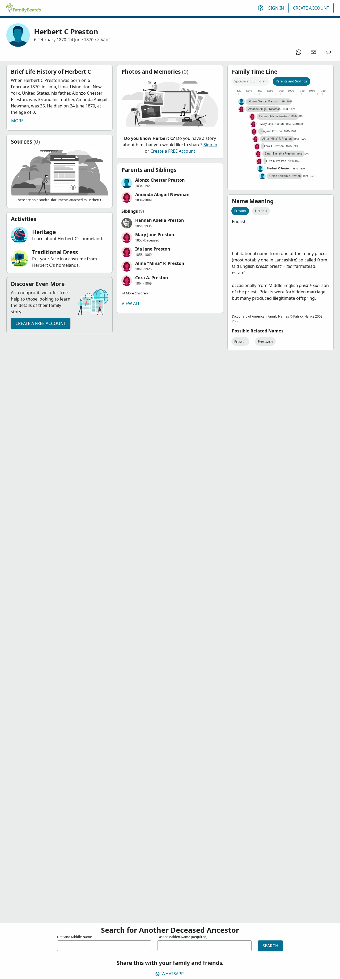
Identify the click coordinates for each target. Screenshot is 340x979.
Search (270, 946)
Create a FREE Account (40, 323)
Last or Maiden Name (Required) (182, 937)
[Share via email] (313, 52)
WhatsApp (173, 974)
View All (131, 303)
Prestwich (265, 341)
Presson (240, 341)
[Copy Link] (328, 52)
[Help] (260, 8)
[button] (170, 183)
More (17, 121)
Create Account (311, 8)
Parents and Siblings (291, 81)
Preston (240, 211)
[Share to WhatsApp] (298, 52)
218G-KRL (104, 40)
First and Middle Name (74, 937)
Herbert (261, 211)
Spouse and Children (250, 81)
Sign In (276, 8)
